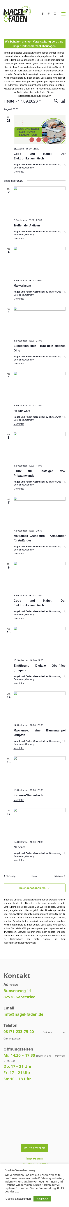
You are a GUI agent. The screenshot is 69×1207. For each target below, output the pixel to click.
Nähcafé (19, 847)
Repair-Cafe (22, 410)
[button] (63, 13)
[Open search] (55, 13)
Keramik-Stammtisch (28, 795)
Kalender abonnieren (32, 888)
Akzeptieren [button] (42, 1198)
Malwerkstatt (22, 285)
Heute (34, 876)
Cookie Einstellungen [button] (18, 1198)
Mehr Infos (19, 171)
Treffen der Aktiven (27, 225)
